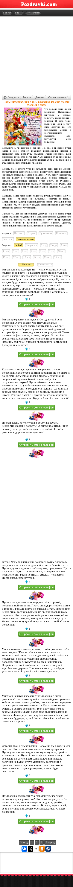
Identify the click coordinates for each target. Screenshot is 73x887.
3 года (64, 245)
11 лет (6, 257)
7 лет (33, 251)
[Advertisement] (36, 55)
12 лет (16, 257)
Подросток (31, 245)
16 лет (57, 257)
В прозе (18, 12)
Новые (26, 264)
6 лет (24, 251)
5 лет (15, 251)
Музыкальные (33, 12)
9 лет (51, 251)
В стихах (7, 12)
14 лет (37, 257)
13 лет (26, 257)
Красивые (61, 233)
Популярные (45, 264)
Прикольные (45, 233)
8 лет (42, 251)
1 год (44, 245)
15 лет (47, 257)
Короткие (8, 239)
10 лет (61, 251)
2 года (53, 245)
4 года (6, 251)
